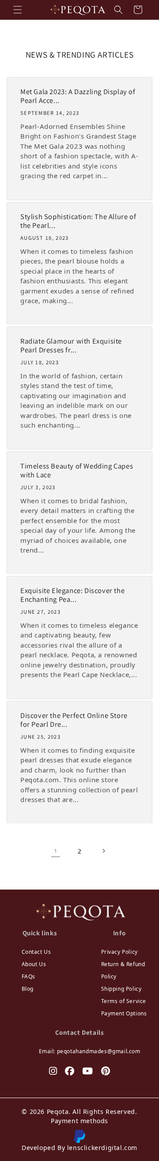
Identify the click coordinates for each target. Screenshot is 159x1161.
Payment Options (124, 1013)
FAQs (28, 976)
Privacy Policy (119, 952)
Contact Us (36, 952)
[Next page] (103, 851)
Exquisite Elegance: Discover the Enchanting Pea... (72, 595)
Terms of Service (124, 1001)
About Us (34, 964)
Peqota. (59, 1111)
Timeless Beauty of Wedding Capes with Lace (76, 471)
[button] (17, 9)
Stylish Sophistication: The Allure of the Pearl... (78, 221)
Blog (28, 989)
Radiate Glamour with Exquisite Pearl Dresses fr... (71, 346)
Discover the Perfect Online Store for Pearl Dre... (74, 720)
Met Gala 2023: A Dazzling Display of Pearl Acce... (78, 96)
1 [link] (55, 851)
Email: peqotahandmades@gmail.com (89, 1051)
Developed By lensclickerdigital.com (79, 1147)
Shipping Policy (121, 989)
